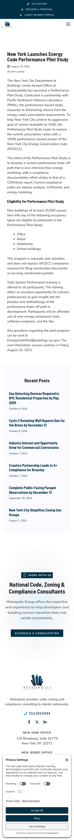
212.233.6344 (39, 713)
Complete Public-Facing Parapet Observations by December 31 (32, 490)
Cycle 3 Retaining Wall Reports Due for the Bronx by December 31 (37, 422)
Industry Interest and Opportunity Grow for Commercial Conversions (34, 445)
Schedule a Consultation (37, 633)
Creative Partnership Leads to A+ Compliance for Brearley (33, 467)
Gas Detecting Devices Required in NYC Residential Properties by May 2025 (34, 398)
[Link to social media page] (29, 722)
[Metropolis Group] (7, 24)
